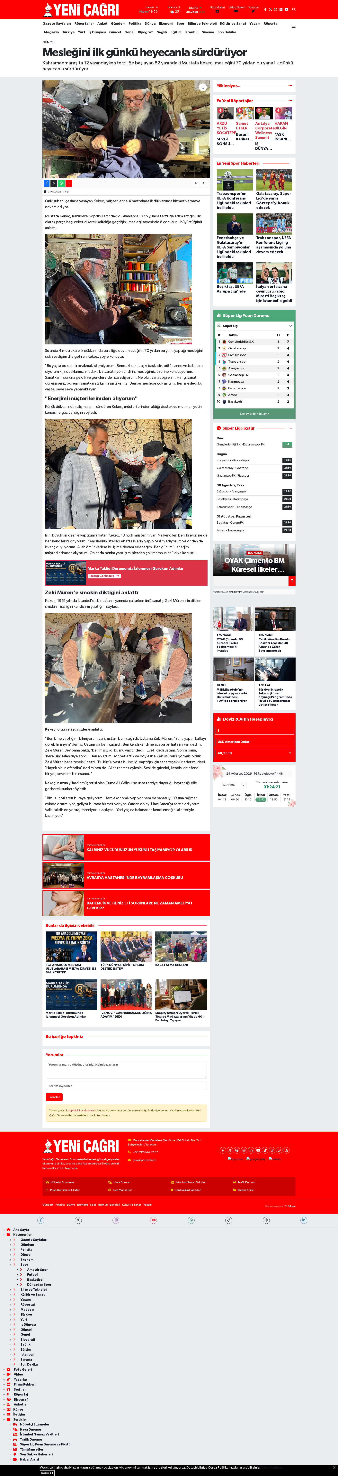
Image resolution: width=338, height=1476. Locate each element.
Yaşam (255, 23)
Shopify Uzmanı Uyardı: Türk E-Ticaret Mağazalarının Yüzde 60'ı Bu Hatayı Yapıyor (179, 1016)
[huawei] (275, 1159)
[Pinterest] (237, 1150)
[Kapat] (335, 1467)
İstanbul (192, 32)
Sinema (208, 32)
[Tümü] (290, 86)
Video (18, 1374)
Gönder (54, 1097)
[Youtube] (258, 1150)
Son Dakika (227, 32)
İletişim (19, 1414)
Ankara (264, 685)
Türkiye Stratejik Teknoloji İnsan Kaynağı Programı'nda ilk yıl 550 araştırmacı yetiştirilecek (275, 697)
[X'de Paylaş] (53, 183)
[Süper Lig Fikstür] (290, 428)
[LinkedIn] (251, 1150)
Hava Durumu (122, 1182)
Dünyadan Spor (39, 1284)
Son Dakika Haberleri (188, 1190)
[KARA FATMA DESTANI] (181, 946)
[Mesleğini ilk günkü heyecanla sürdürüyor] (126, 129)
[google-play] (256, 1159)
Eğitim (176, 32)
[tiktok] (228, 1220)
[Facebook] (223, 1150)
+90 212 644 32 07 (145, 1152)
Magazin (51, 32)
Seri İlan (19, 1389)
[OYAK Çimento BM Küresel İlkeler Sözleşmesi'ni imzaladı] (233, 619)
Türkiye (68, 32)
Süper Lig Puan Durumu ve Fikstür (46, 1444)
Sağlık (162, 32)
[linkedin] (303, 1220)
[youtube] (153, 1220)
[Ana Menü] (294, 28)
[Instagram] (244, 1150)
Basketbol (35, 1279)
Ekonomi (166, 23)
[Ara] (294, 9)
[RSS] (286, 1150)
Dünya (150, 23)
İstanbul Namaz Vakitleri (191, 1182)
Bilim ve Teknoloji (202, 23)
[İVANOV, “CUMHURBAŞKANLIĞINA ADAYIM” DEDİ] (126, 994)
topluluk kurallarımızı (81, 1110)
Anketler (20, 1404)
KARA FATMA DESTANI (171, 965)
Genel (129, 32)
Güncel (115, 32)
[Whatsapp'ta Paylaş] (61, 183)
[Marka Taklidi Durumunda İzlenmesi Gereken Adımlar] (71, 994)
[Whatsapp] (279, 1150)
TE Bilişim (290, 1206)
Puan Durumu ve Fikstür (65, 1190)
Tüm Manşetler (122, 1190)
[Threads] (272, 1150)
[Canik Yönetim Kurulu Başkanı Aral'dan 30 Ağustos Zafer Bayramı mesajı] (275, 619)
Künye (18, 1409)
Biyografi (146, 32)
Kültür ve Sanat (233, 23)
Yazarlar (20, 1379)
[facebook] (40, 1220)
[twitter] (78, 1220)
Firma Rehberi (24, 1384)
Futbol (32, 1274)
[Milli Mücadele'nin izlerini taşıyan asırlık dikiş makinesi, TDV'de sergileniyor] (233, 669)
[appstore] (235, 1159)
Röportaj (271, 23)
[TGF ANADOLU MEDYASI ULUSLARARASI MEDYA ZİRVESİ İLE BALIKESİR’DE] (71, 946)
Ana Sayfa (21, 1229)
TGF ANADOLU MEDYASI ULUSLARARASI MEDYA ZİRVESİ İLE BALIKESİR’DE (71, 968)
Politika (135, 23)
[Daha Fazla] (69, 183)
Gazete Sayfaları (56, 23)
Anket (102, 23)
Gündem (118, 23)
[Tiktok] (265, 1150)
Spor (180, 23)
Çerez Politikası (272, 1467)
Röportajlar (84, 23)
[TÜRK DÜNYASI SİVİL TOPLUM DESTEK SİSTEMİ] (126, 946)
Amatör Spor (37, 1269)
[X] (230, 1150)
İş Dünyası (97, 32)
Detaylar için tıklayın (254, 414)
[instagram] (115, 1220)
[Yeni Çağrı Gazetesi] (81, 10)
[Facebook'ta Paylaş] (46, 183)
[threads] (266, 1220)
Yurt (81, 32)
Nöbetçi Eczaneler (62, 1182)
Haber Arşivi (246, 1190)
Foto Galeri (22, 1369)
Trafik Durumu (246, 1182)
